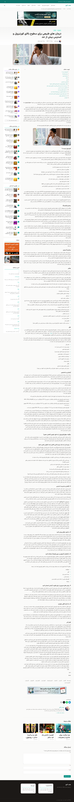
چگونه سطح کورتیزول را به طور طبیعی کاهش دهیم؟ (59, 84)
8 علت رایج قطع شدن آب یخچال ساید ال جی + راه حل (9, 211)
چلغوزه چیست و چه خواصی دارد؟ (14, 274)
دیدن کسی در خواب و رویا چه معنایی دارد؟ (12, 331)
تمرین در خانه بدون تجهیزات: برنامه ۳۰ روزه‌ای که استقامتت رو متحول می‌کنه (12, 293)
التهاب (51, 333)
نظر (70, 752)
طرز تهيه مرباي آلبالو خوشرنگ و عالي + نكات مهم (9, 157)
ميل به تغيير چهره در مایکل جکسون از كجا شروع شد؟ (12, 286)
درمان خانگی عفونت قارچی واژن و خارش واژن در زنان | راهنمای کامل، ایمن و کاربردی (9, 73)
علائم (67, 78)
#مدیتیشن (27, 680)
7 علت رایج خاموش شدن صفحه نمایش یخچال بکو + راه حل (9, 189)
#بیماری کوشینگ (49, 680)
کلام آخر (65, 98)
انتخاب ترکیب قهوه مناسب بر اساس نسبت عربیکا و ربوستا (9, 195)
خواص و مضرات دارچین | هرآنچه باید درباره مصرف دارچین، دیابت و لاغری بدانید (9, 107)
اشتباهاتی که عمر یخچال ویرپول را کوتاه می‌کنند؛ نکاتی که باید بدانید (9, 217)
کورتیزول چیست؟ (65, 72)
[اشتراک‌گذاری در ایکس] (64, 702)
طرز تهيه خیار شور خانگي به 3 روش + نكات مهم (9, 135)
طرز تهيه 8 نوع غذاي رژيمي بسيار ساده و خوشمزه (9, 141)
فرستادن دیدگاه (67, 776)
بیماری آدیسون (65, 76)
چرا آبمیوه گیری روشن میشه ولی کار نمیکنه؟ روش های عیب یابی (9, 227)
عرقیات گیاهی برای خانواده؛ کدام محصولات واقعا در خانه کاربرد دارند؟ (9, 233)
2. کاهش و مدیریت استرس (63, 88)
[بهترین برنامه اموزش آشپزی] (11, 249)
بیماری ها (59, 30)
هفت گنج (68, 785)
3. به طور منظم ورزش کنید (62, 90)
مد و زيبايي (24, 5)
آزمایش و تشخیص (64, 82)
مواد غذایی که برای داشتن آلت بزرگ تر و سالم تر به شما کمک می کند (9, 102)
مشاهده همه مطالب (60, 713)
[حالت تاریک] (4, 1)
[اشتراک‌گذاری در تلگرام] (69, 702)
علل (67, 80)
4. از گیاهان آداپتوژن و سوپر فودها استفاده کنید (59, 92)
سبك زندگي (34, 5)
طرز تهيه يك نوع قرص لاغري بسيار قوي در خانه (9, 111)
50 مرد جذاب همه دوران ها (15, 299)
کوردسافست (42, 788)
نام (70, 765)
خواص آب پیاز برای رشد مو (15, 318)
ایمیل (70, 769)
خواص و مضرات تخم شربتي (10, 82)
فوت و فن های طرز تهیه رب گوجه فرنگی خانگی (9, 168)
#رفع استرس (43, 680)
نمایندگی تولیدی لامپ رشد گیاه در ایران (9, 222)
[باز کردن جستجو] (4, 5)
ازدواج (29, 5)
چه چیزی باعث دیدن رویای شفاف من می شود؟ (11, 279)
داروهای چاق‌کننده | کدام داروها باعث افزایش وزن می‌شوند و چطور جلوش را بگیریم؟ (10, 92)
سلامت (39, 5)
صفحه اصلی (53, 5)
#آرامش (64, 680)
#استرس (60, 680)
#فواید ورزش (38, 680)
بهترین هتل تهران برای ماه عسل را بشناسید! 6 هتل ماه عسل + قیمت (12, 325)
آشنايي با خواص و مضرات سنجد (10, 97)
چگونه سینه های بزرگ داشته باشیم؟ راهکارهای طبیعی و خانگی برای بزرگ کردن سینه (9, 78)
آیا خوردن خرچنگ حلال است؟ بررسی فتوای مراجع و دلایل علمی (12, 305)
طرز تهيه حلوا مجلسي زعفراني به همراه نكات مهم (9, 162)
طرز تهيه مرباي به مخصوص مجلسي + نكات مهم (9, 146)
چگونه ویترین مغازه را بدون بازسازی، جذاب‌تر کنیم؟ (9, 200)
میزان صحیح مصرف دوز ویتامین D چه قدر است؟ (10, 87)
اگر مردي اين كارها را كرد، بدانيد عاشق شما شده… (9, 116)
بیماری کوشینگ (65, 74)
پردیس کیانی (56, 41)
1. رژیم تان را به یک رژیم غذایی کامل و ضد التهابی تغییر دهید (57, 86)
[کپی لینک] (61, 702)
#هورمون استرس (67, 682)
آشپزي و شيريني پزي (45, 5)
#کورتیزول (32, 680)
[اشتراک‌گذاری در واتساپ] (67, 702)
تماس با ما (18, 5)
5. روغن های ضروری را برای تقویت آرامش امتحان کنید (58, 94)
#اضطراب (55, 680)
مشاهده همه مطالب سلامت (12, 120)
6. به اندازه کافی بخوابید (63, 96)
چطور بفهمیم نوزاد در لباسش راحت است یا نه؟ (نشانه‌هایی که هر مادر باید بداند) (9, 206)
